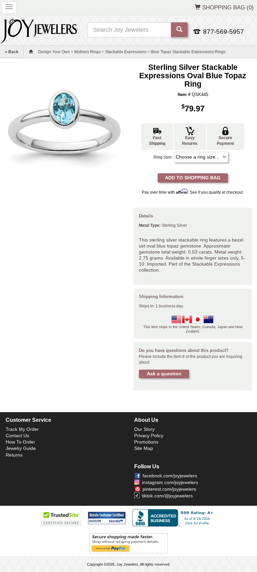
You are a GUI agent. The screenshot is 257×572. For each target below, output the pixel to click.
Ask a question (164, 373)
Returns (14, 455)
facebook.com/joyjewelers (170, 475)
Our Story (144, 429)
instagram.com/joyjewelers (170, 482)
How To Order (20, 442)
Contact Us (17, 435)
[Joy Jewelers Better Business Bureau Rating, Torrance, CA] (174, 518)
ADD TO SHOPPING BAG (193, 177)
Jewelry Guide (21, 448)
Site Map (143, 448)
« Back (11, 52)
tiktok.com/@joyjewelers (167, 495)
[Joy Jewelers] (38, 30)
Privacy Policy (148, 435)
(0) (228, 7)
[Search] (179, 29)
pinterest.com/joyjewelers (169, 489)
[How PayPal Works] (128, 543)
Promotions (146, 442)
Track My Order (22, 429)
